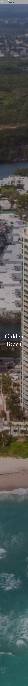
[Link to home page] (14, 2)
